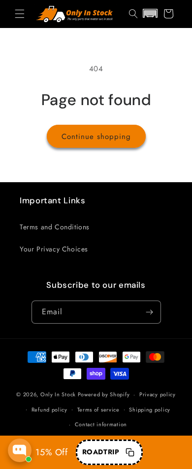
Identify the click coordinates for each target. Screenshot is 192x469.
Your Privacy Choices (54, 249)
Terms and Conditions (55, 227)
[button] (20, 14)
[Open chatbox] (20, 450)
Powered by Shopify (104, 394)
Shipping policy (149, 410)
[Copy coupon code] (130, 452)
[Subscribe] (149, 312)
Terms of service (98, 410)
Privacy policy (157, 394)
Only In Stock (58, 394)
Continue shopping (96, 136)
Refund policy (49, 410)
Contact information (101, 424)
